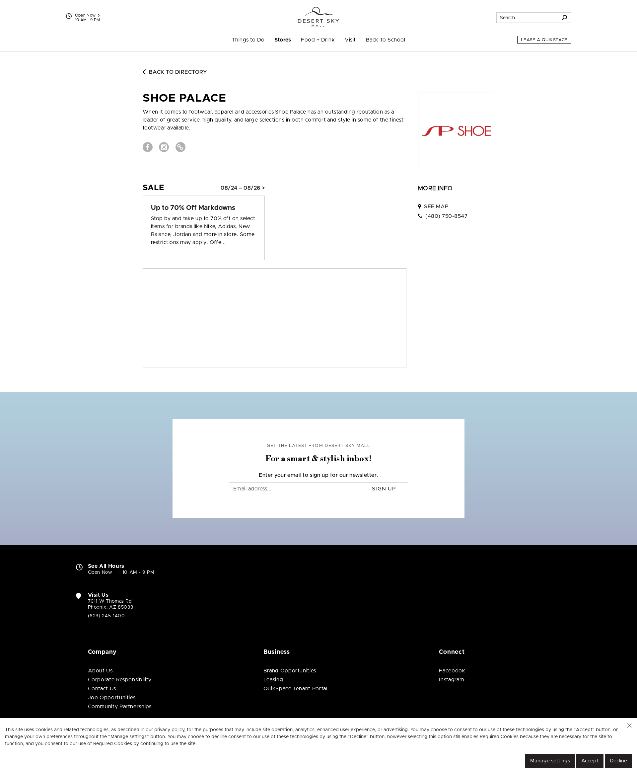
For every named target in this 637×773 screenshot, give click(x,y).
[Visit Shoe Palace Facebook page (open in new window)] (148, 147)
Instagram (451, 679)
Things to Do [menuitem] (248, 40)
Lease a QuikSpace (544, 40)
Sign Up (384, 488)
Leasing (273, 679)
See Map (436, 206)
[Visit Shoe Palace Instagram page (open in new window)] (164, 147)
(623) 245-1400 (106, 616)
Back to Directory (178, 72)
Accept (590, 760)
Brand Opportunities (289, 670)
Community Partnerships (120, 706)
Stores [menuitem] (282, 40)
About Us (100, 670)
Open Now (85, 15)
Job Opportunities (112, 697)
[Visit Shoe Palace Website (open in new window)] (180, 147)
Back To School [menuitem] (385, 40)
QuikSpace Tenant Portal (295, 688)
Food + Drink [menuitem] (318, 40)
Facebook (452, 670)
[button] (629, 726)
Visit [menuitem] (350, 40)
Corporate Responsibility (120, 679)
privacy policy (169, 730)
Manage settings (550, 760)
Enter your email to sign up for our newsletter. (318, 475)
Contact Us (102, 688)
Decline (618, 760)
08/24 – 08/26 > (243, 188)
